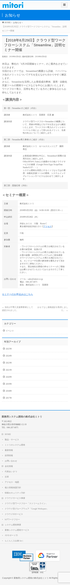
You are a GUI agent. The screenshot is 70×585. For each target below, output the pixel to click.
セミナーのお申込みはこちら (17, 294)
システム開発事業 (13, 525)
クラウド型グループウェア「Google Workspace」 (27, 509)
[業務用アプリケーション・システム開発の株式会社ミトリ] (13, 6)
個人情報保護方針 (13, 487)
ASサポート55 (11, 535)
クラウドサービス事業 (15, 498)
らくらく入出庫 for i (14, 541)
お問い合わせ (11, 461)
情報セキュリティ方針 (15, 493)
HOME (8, 434)
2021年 (9, 370)
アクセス (47, 226)
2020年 (9, 377)
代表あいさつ (11, 471)
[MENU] (64, 5)
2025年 (9, 349)
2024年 (9, 356)
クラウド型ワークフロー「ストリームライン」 (26, 503)
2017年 (9, 398)
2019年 (9, 384)
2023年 (9, 363)
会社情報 (9, 466)
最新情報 (9, 450)
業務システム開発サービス (17, 530)
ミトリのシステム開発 (15, 445)
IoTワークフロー (12, 519)
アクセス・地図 (12, 482)
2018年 (9, 391)
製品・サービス (12, 439)
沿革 (7, 477)
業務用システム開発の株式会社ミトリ (31, 578)
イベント (10, 331)
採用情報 (9, 455)
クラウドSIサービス (14, 514)
